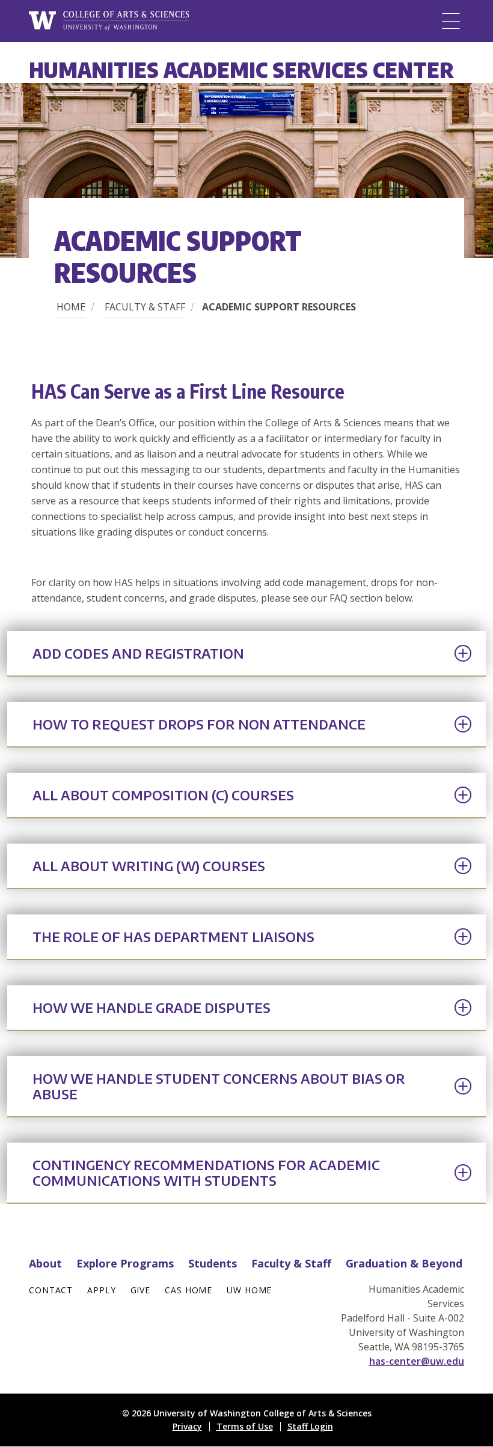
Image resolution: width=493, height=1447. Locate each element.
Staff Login (310, 1426)
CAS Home (188, 1290)
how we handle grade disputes (151, 1007)
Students (212, 1263)
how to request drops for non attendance (199, 724)
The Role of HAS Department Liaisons (173, 936)
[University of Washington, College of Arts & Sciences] (109, 21)
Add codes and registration (138, 653)
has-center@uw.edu (416, 1361)
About (45, 1263)
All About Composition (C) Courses (163, 795)
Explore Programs (125, 1263)
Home (71, 306)
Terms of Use (244, 1426)
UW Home (249, 1290)
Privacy (187, 1426)
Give (140, 1290)
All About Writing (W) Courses (148, 865)
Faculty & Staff (145, 306)
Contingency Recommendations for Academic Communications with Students (206, 1172)
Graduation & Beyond (404, 1263)
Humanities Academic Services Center (241, 69)
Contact (51, 1290)
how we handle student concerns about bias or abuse (218, 1086)
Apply (101, 1290)
